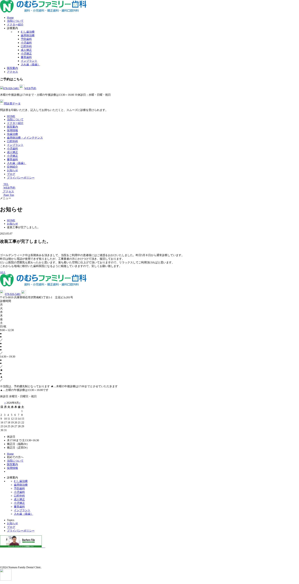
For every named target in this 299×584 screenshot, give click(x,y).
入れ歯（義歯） (30, 64)
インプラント (29, 60)
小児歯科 (26, 42)
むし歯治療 (28, 31)
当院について (15, 20)
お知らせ (12, 170)
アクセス (12, 71)
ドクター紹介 (15, 24)
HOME (11, 116)
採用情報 (12, 130)
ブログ (11, 174)
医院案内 (12, 68)
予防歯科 (26, 39)
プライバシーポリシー (21, 177)
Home (10, 17)
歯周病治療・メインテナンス (25, 137)
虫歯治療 (12, 134)
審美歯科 (26, 57)
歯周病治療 (28, 35)
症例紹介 (12, 166)
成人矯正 (26, 49)
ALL (3, 272)
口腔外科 (26, 46)
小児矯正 (26, 53)
